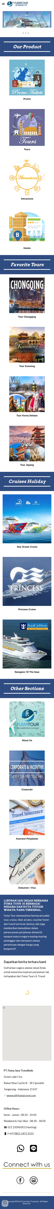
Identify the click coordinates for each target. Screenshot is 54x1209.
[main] (27, 46)
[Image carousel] (27, 22)
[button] (3, 4)
